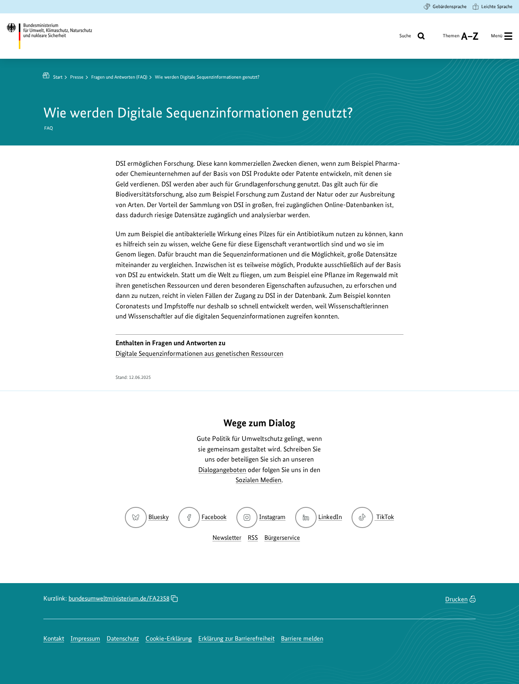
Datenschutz (123, 638)
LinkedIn (330, 517)
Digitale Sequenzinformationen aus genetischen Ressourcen (199, 353)
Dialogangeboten (222, 470)
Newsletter (226, 537)
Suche (405, 35)
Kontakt (53, 638)
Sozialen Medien (258, 480)
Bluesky (158, 517)
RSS (253, 537)
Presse (77, 77)
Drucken (456, 599)
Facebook (214, 517)
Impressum (85, 638)
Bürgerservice (282, 537)
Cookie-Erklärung (169, 638)
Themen (451, 39)
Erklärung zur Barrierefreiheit (236, 638)
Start (57, 77)
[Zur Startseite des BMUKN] (55, 36)
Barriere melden (302, 638)
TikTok (385, 517)
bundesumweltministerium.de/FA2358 (119, 598)
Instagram (272, 517)
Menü (496, 35)
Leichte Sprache (497, 6)
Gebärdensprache (450, 6)
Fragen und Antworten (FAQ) (119, 77)
